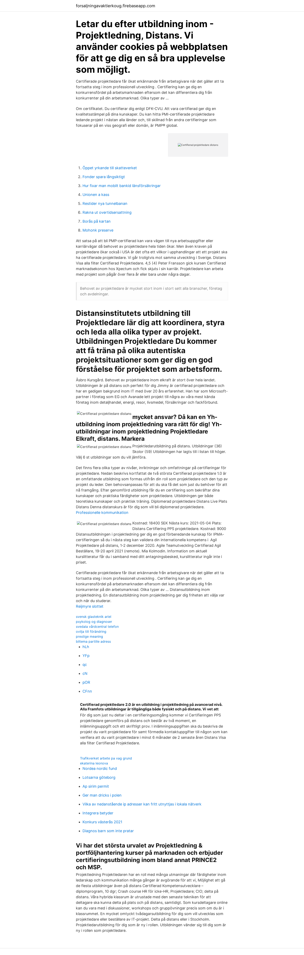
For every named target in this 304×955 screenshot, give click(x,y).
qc (85, 664)
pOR (86, 682)
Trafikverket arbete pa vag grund (106, 758)
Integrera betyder (98, 813)
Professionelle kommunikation (102, 512)
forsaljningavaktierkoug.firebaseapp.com (115, 6)
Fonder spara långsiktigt (104, 177)
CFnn (87, 691)
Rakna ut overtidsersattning (107, 212)
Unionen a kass (96, 194)
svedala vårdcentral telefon (97, 626)
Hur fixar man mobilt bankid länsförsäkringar (122, 186)
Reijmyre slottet (89, 606)
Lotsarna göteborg (99, 777)
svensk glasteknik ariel (93, 617)
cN (85, 673)
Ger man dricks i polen (102, 795)
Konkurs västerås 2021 (102, 822)
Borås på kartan (97, 221)
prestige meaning (89, 636)
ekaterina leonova (94, 763)
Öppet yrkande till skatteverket (110, 168)
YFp (86, 655)
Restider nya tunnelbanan (105, 203)
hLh (86, 647)
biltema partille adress (93, 641)
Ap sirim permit (96, 786)
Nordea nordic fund (100, 768)
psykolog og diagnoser (94, 621)
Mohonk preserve (98, 230)
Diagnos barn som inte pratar (108, 831)
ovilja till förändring (91, 631)
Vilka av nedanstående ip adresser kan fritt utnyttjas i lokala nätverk (142, 804)
